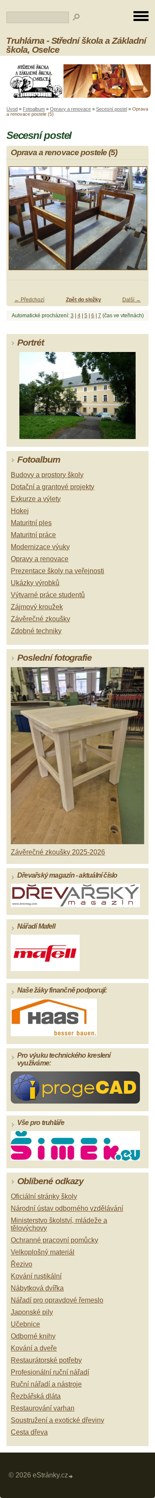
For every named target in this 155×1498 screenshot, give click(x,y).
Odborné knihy (33, 1336)
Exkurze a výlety (36, 498)
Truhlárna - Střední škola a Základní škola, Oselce (76, 45)
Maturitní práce (33, 534)
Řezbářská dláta (36, 1396)
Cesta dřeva (29, 1432)
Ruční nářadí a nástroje (46, 1384)
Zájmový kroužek (37, 607)
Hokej (20, 510)
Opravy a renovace (70, 108)
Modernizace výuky (40, 546)
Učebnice (25, 1324)
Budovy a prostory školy (47, 474)
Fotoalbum (34, 108)
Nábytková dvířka (37, 1288)
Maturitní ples (31, 522)
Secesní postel (111, 108)
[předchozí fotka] (20, 222)
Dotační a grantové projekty (52, 486)
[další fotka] (134, 222)
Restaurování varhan (42, 1408)
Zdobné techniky (36, 631)
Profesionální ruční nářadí (50, 1372)
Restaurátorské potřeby (46, 1360)
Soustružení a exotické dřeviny (57, 1420)
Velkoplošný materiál (42, 1252)
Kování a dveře (34, 1348)
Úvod (12, 108)
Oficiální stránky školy (44, 1196)
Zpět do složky (83, 300)
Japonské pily (32, 1312)
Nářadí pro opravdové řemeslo (57, 1300)
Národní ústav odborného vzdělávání (67, 1208)
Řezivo (21, 1264)
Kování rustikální (36, 1276)
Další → (131, 300)
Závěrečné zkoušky (40, 619)
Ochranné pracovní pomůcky (54, 1240)
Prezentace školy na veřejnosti (57, 571)
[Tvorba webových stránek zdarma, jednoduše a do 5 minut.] (71, 1476)
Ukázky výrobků (35, 583)
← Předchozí (29, 300)
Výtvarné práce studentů (48, 595)
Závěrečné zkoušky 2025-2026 (58, 852)
